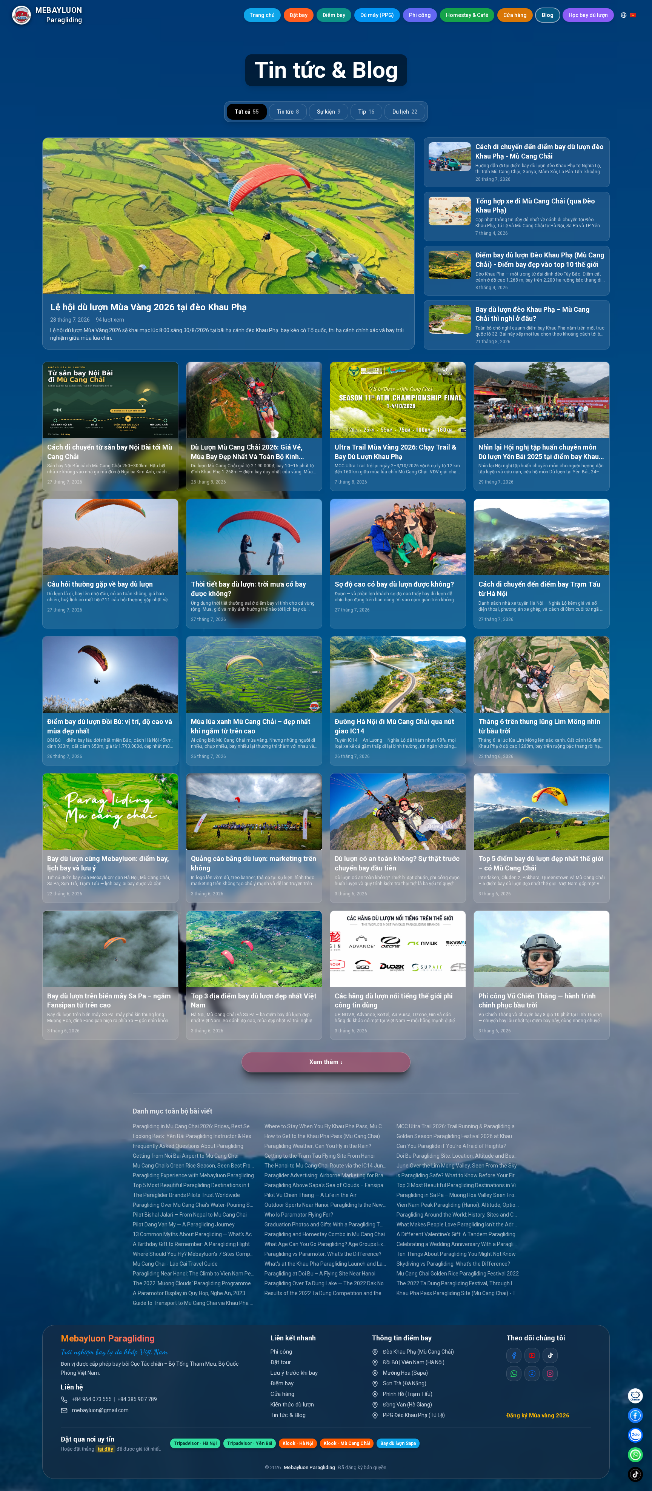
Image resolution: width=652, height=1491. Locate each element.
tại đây (105, 1449)
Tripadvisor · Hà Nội (195, 1443)
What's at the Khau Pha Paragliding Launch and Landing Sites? (325, 1264)
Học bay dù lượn (588, 15)
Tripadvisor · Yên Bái (249, 1443)
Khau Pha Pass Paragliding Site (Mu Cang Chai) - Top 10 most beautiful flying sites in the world (458, 1293)
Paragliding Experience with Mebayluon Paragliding (193, 1175)
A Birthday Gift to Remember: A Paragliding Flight (191, 1244)
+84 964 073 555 (92, 1399)
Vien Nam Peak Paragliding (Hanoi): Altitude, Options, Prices (458, 1205)
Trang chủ (262, 15)
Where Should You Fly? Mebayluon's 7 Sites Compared (194, 1254)
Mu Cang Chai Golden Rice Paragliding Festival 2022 (458, 1274)
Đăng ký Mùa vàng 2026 (537, 1415)
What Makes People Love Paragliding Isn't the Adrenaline (458, 1224)
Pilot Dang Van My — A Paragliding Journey (184, 1224)
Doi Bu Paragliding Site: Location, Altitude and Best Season (458, 1156)
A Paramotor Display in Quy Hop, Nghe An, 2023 (189, 1293)
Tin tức (288, 112)
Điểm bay (334, 15)
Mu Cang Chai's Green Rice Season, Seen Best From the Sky (194, 1166)
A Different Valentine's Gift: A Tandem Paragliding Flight (458, 1234)
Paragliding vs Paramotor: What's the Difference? (322, 1254)
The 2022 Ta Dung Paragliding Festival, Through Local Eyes (458, 1283)
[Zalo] (635, 1435)
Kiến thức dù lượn (292, 1404)
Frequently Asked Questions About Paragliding (188, 1146)
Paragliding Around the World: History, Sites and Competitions (458, 1215)
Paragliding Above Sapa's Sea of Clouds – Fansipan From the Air (325, 1185)
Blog (548, 15)
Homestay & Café (467, 15)
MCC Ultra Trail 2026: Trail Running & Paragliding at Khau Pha (458, 1126)
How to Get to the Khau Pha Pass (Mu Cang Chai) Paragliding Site (325, 1136)
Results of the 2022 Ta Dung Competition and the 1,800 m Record (325, 1293)
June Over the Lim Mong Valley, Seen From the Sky (457, 1166)
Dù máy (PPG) (377, 15)
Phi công (420, 15)
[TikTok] (635, 1474)
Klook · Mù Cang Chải (347, 1443)
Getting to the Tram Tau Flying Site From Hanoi (319, 1156)
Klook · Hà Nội (298, 1443)
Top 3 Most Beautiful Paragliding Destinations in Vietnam (458, 1185)
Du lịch (404, 112)
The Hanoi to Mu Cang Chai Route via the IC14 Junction (325, 1166)
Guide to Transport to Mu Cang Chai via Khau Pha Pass (194, 1303)
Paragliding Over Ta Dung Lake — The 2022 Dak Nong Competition (325, 1283)
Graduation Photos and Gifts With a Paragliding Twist (325, 1224)
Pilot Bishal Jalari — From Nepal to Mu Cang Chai (190, 1215)
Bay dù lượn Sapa (398, 1443)
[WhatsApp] (635, 1454)
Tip (366, 112)
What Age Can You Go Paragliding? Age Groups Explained (325, 1244)
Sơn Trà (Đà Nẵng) (404, 1383)
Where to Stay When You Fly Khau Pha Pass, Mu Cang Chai (325, 1126)
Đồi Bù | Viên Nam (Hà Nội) (413, 1362)
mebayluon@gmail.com (100, 1410)
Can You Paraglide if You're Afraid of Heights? (451, 1146)
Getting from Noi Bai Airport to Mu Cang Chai (185, 1156)
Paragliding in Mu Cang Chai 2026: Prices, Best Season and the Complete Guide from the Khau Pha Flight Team (194, 1126)
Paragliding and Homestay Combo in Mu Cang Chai (324, 1234)
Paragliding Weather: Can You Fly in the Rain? (317, 1146)
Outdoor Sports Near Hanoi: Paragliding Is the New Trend (325, 1205)
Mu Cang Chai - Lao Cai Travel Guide (175, 1264)
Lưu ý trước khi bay (294, 1372)
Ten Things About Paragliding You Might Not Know (456, 1254)
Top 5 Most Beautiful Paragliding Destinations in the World (194, 1185)
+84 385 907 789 (137, 1399)
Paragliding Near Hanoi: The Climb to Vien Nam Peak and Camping (194, 1274)
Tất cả (247, 112)
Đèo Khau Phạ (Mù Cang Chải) (418, 1352)
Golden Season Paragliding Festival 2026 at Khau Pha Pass (458, 1136)
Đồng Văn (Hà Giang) (407, 1405)
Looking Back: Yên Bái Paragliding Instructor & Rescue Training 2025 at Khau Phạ (194, 1136)
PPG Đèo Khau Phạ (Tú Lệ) (414, 1415)
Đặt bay (299, 15)
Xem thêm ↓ (326, 1062)
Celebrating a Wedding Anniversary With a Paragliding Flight (458, 1244)
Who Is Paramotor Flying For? (298, 1215)
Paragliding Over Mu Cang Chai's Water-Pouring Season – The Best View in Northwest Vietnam (194, 1205)
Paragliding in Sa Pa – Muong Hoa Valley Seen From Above (458, 1195)
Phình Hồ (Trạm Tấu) (407, 1394)
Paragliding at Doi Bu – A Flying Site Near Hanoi (319, 1274)
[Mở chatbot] (635, 1395)
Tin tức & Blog (288, 1415)
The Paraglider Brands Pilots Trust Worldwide (186, 1195)
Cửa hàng (515, 15)
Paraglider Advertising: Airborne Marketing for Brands (325, 1175)
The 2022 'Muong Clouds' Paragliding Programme (192, 1283)
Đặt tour (281, 1362)
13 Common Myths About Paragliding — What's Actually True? (194, 1234)
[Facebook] (635, 1415)
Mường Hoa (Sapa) (405, 1373)
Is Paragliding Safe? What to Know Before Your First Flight (458, 1175)
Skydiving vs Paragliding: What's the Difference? (453, 1264)
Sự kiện (328, 112)
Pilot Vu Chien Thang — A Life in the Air (310, 1195)
